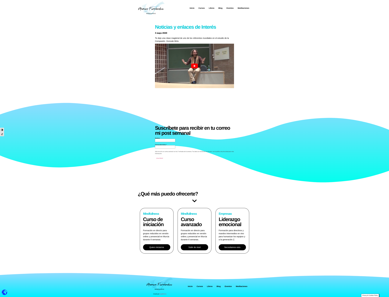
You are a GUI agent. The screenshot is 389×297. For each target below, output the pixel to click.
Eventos (230, 8)
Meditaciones (243, 8)
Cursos (201, 8)
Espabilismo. (163, 294)
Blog (220, 8)
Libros (211, 8)
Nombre (157, 138)
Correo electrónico (161, 144)
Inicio (192, 8)
